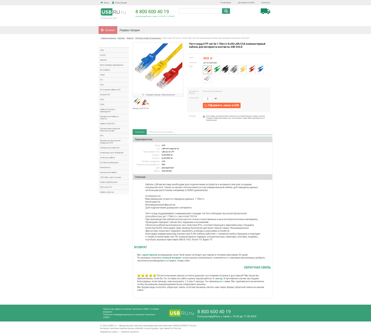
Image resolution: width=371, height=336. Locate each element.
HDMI (102, 75)
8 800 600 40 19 (152, 11)
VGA (102, 85)
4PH (101, 136)
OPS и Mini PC (106, 187)
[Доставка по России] (265, 11)
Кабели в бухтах (107, 192)
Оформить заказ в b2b (223, 105)
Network (130, 38)
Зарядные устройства (109, 148)
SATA (102, 99)
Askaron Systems (130, 331)
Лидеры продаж (129, 30)
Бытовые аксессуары (109, 162)
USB (102, 50)
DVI (101, 80)
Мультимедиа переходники (111, 65)
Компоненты (105, 167)
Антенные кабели (107, 157)
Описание (139, 132)
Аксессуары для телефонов (111, 153)
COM (102, 104)
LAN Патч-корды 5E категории (148, 38)
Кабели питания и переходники (107, 110)
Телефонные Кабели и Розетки (109, 117)
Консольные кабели (108, 172)
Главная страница (108, 38)
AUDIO (103, 55)
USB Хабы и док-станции (110, 177)
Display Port (105, 94)
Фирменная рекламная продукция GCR (110, 141)
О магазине (225, 2)
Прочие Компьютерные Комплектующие (110, 129)
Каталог (110, 30)
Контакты (266, 2)
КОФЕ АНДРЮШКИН (109, 182)
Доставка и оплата (246, 2)
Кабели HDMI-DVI (107, 123)
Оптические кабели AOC (110, 90)
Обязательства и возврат (161, 132)
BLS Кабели (105, 70)
